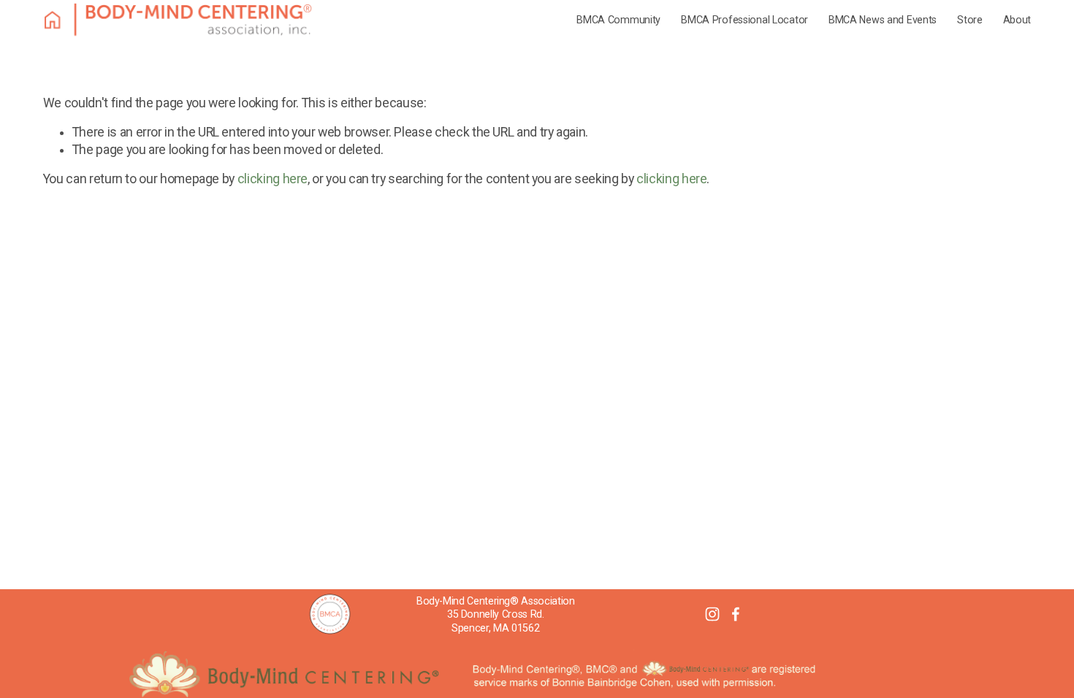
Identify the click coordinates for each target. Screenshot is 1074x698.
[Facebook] (735, 614)
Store (970, 20)
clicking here (272, 179)
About (1017, 20)
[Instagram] (712, 614)
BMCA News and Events (883, 20)
